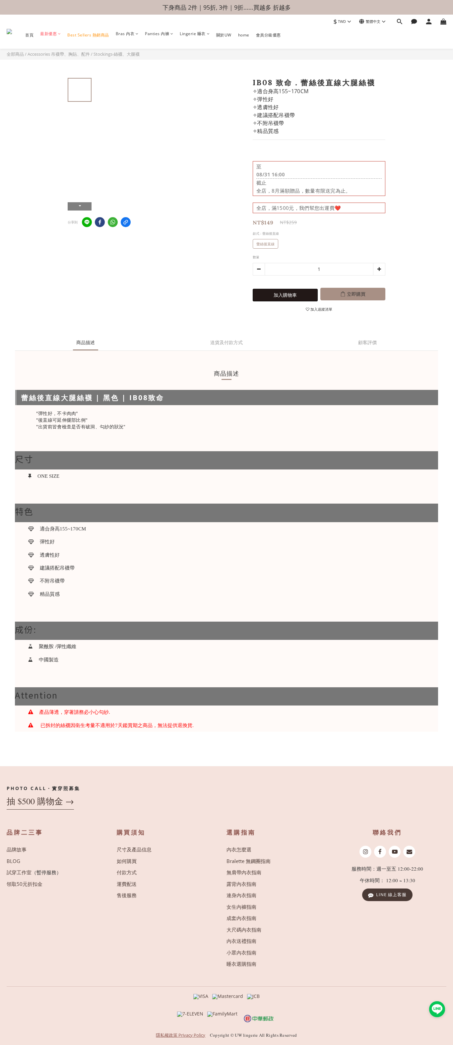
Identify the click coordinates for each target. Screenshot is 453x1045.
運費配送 (127, 884)
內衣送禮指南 (241, 941)
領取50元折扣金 (24, 884)
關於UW (223, 35)
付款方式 (127, 872)
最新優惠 (48, 34)
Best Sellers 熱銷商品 (88, 35)
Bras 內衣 (125, 34)
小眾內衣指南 (241, 952)
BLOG (13, 861)
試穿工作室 (19, 872)
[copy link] (126, 222)
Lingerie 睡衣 (193, 34)
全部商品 (15, 54)
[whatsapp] (113, 222)
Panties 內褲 (157, 34)
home (243, 35)
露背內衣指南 (241, 884)
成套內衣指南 (241, 918)
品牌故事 (17, 849)
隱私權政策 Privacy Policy (180, 1035)
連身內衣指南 (241, 895)
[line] (87, 222)
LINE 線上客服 (391, 894)
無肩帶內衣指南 (244, 872)
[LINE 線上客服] (437, 1009)
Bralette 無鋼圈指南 (249, 861)
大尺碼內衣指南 (244, 929)
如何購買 (127, 861)
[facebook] (100, 222)
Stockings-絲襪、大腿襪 (117, 54)
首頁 (29, 35)
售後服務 (127, 895)
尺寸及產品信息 (134, 849)
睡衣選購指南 (241, 963)
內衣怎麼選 (239, 849)
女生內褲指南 (241, 906)
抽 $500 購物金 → (40, 801)
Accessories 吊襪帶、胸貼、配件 (59, 54)
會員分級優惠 (268, 35)
